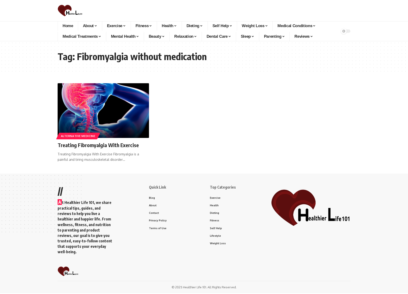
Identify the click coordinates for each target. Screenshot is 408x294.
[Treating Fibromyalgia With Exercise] (103, 110)
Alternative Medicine (78, 136)
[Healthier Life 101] (70, 11)
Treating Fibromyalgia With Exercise (98, 145)
